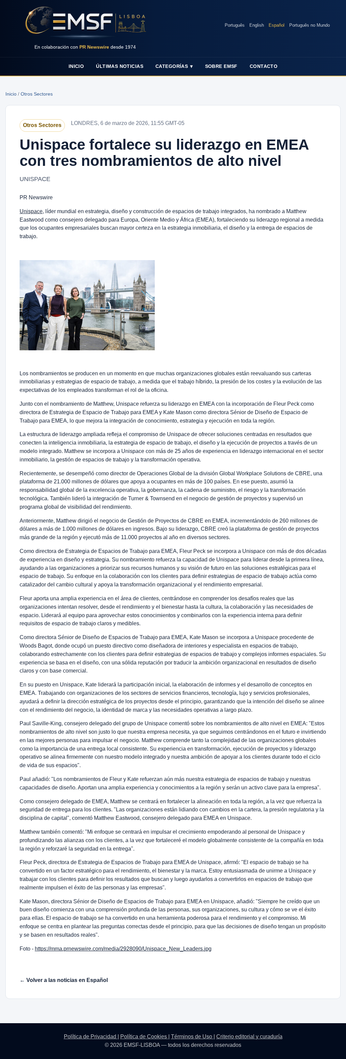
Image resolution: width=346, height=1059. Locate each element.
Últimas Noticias (119, 66)
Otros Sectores (37, 94)
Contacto (263, 66)
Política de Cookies (144, 1036)
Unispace (31, 211)
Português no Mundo (309, 25)
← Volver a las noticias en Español (64, 980)
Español (277, 25)
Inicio (76, 66)
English (256, 25)
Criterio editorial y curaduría (249, 1036)
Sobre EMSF (221, 66)
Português (235, 25)
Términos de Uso (192, 1036)
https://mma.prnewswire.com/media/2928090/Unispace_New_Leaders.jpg (123, 949)
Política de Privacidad (91, 1036)
